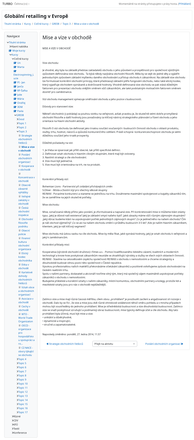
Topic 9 (22, 379)
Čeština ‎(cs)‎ (20, 3)
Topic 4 (22, 359)
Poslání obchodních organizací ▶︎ (164, 343)
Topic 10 (23, 383)
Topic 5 (22, 363)
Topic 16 (23, 408)
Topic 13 (23, 396)
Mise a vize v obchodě (86, 23)
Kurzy (27, 23)
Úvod (21, 119)
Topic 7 (22, 371)
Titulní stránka (12, 23)
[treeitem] (21, 238)
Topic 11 (23, 387)
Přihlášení (184, 3)
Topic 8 (22, 375)
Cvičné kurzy (41, 23)
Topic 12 (23, 392)
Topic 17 (23, 412)
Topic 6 (22, 367)
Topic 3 (67, 23)
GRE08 (55, 23)
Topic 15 (23, 404)
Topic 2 (22, 127)
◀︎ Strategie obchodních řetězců (64, 343)
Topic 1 (22, 123)
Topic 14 (23, 400)
